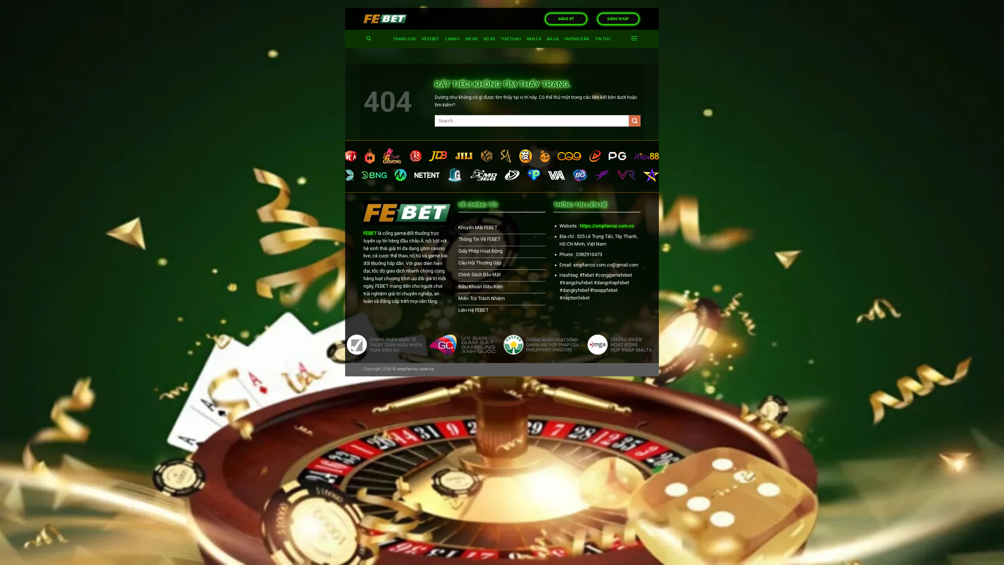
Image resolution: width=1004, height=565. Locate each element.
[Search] (368, 38)
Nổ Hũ (471, 39)
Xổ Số (489, 39)
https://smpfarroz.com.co (607, 226)
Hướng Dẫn (576, 39)
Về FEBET (430, 39)
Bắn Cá (534, 39)
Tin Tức (603, 39)
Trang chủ (404, 39)
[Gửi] (635, 121)
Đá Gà (553, 39)
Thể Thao (511, 39)
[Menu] (634, 38)
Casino (452, 39)
